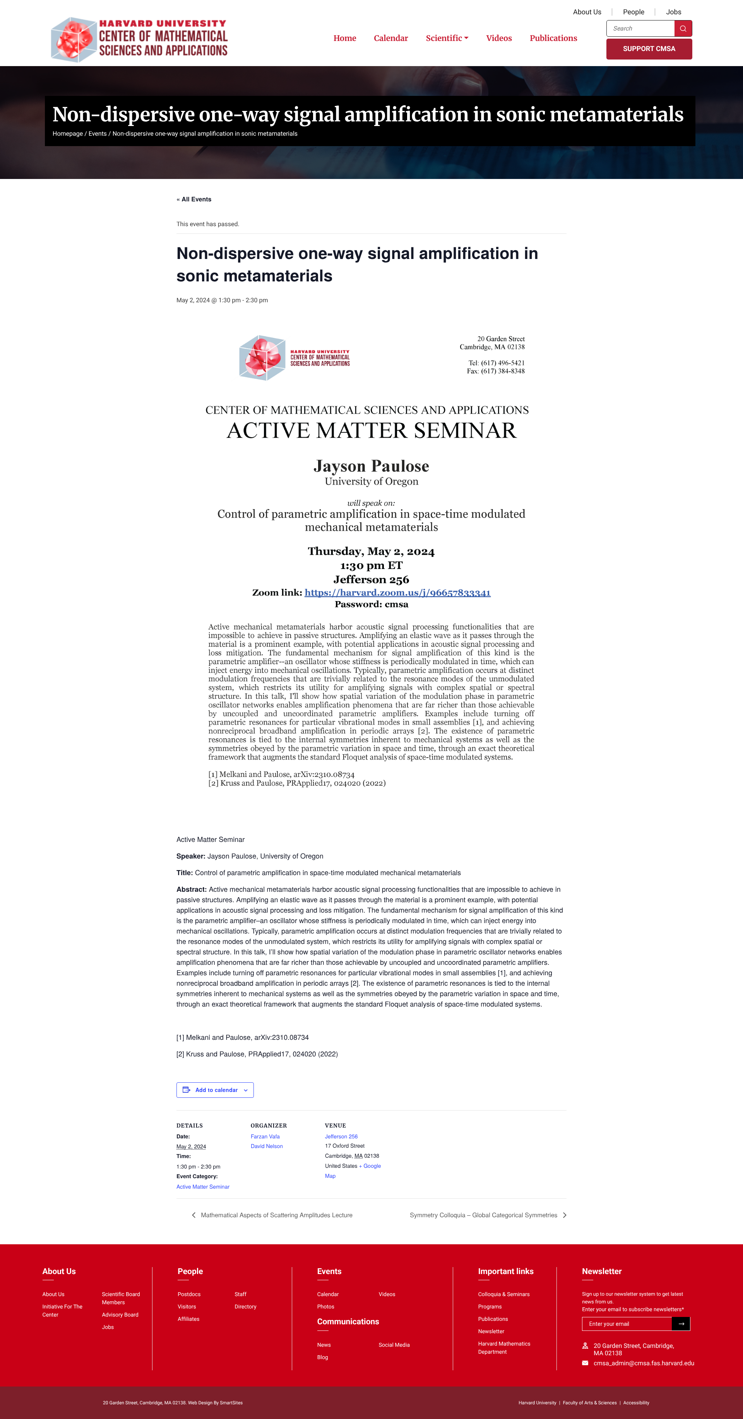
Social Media (394, 1345)
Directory (246, 1307)
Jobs (673, 12)
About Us (587, 12)
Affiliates (188, 1319)
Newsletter (491, 1332)
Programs (490, 1307)
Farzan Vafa (265, 1136)
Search (683, 28)
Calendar (391, 38)
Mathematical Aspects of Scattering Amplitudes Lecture (276, 1214)
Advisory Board (120, 1315)
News (324, 1345)
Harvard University (537, 1402)
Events (98, 133)
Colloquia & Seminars (504, 1294)
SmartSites (231, 1402)
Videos (499, 38)
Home (345, 38)
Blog (322, 1357)
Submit (681, 1323)
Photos (325, 1307)
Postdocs (189, 1294)
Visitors (187, 1307)
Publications (553, 38)
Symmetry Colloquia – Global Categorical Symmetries (484, 1214)
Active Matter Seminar (202, 1186)
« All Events (193, 198)
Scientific (444, 38)
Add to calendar (216, 1090)
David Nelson (267, 1146)
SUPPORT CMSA (649, 49)
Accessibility (636, 1402)
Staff (241, 1294)
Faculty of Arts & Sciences (590, 1402)
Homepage (68, 133)
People (633, 12)
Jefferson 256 (341, 1136)
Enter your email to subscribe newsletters (633, 1310)
